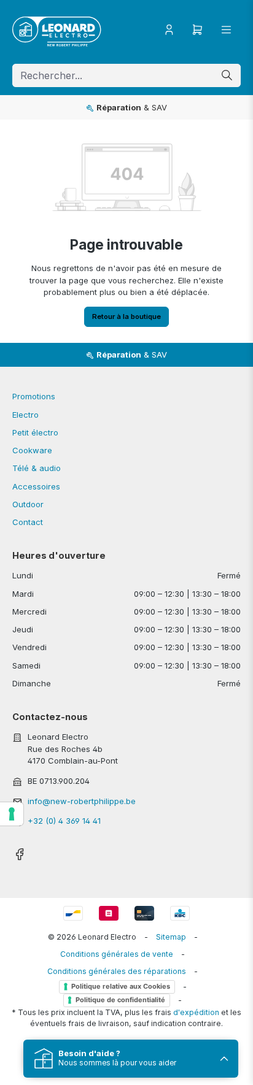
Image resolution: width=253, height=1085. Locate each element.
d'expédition (196, 1012)
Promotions (33, 396)
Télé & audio (36, 468)
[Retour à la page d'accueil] (56, 30)
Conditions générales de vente (116, 954)
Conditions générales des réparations (116, 971)
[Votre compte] (169, 30)
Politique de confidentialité (120, 999)
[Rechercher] (227, 76)
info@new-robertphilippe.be (82, 801)
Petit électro (35, 432)
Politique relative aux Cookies (120, 986)
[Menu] (226, 30)
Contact (27, 522)
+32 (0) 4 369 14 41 (64, 821)
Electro (25, 415)
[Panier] (197, 30)
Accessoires (36, 486)
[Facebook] (19, 850)
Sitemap (171, 936)
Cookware (32, 450)
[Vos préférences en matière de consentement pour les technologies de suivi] (11, 814)
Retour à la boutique (126, 316)
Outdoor (28, 504)
